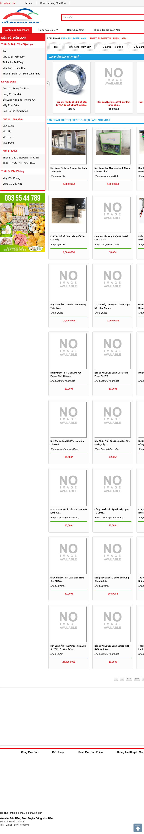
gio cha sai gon (34, 812)
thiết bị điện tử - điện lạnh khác (21, 73)
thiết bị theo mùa (11, 119)
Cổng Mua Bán (8, 3)
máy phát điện (11, 105)
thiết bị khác (9, 150)
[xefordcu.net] (22, 222)
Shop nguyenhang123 (106, 176)
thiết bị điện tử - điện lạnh (17, 44)
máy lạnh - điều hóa (14, 68)
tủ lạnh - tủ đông (13, 62)
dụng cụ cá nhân (12, 94)
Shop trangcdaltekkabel (106, 244)
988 (129, 679)
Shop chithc (56, 313)
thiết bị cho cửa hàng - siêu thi (21, 157)
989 (137, 679)
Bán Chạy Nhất (75, 30)
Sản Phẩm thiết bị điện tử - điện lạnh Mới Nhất (78, 120)
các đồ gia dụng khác (15, 111)
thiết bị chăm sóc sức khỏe (19, 163)
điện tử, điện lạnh (13, 37)
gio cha (4, 812)
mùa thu (7, 137)
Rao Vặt (28, 3)
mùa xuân (8, 126)
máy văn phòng (11, 178)
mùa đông (8, 142)
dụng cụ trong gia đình (16, 88)
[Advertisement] (28, 309)
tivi (5, 51)
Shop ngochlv (57, 176)
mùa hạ (7, 131)
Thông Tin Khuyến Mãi (107, 30)
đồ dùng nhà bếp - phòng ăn (19, 99)
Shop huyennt (57, 586)
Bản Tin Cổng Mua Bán (53, 3)
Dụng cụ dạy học (12, 183)
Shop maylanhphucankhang (64, 449)
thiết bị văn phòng (12, 171)
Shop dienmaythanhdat (62, 381)
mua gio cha (16, 812)
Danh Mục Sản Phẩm (17, 30)
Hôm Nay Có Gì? (48, 30)
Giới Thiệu (58, 752)
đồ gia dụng (8, 81)
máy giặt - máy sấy (14, 56)
